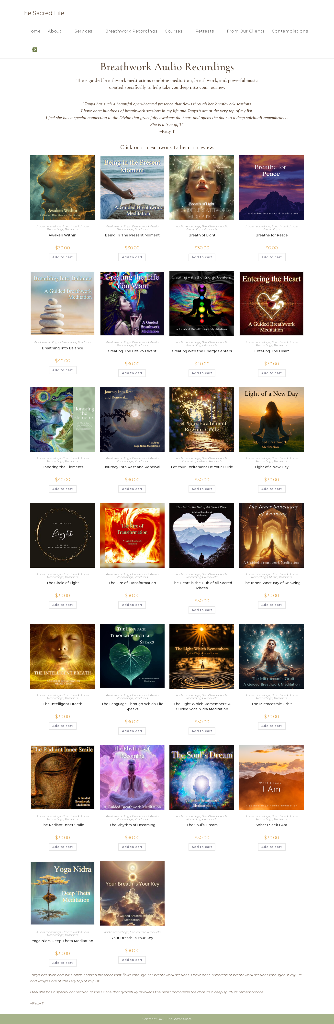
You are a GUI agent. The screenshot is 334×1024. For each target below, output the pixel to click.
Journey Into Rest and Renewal (132, 467)
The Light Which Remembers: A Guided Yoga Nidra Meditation (202, 706)
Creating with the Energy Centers (202, 351)
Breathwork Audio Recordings (280, 227)
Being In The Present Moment (132, 235)
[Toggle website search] (46, 49)
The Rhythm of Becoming (132, 825)
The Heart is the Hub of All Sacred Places (202, 585)
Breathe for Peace (272, 235)
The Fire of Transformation (132, 583)
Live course (68, 342)
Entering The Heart (271, 351)
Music (203, 461)
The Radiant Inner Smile (62, 825)
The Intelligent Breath (62, 704)
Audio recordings (48, 226)
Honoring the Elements (63, 467)
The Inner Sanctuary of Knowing (272, 583)
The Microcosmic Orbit (271, 704)
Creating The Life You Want (132, 351)
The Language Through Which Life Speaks (132, 706)
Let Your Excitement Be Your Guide (202, 467)
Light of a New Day (272, 467)
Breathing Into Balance (62, 348)
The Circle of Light (62, 583)
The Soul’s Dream (202, 825)
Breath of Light (202, 235)
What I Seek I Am (271, 825)
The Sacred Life (42, 13)
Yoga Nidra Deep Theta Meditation (62, 941)
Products (71, 229)
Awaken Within (62, 235)
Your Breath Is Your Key (132, 938)
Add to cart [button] (62, 257)
